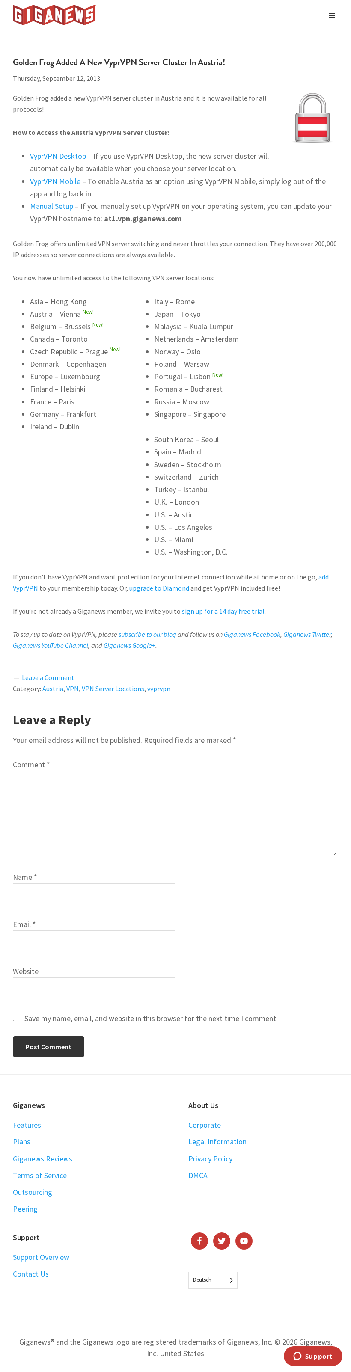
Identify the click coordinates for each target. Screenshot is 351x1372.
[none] (213, 1280)
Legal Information (217, 1141)
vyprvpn (158, 688)
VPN (72, 688)
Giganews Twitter (307, 634)
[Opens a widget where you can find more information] (312, 1357)
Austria (52, 688)
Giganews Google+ (129, 645)
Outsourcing (32, 1192)
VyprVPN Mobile (55, 181)
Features (27, 1125)
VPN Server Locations (113, 688)
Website (26, 971)
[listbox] (213, 1280)
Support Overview (41, 1257)
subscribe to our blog (147, 634)
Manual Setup (51, 206)
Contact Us (31, 1274)
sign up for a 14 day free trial (223, 611)
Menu (332, 15)
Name (25, 877)
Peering (25, 1209)
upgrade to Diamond (159, 588)
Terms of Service (40, 1175)
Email (24, 924)
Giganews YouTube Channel (50, 645)
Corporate (204, 1125)
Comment (31, 764)
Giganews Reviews (42, 1159)
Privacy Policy (210, 1159)
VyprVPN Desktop (58, 156)
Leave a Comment (48, 677)
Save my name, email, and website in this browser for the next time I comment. (151, 1018)
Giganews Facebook (252, 634)
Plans (21, 1141)
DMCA (198, 1175)
